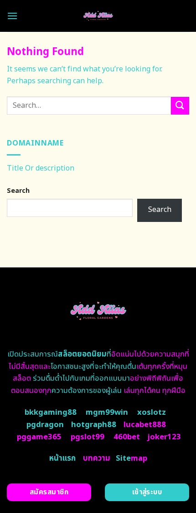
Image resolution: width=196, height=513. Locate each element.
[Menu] (12, 16)
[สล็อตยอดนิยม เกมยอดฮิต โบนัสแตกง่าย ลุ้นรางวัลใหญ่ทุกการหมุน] (98, 16)
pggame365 (39, 437)
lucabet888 (145, 425)
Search (18, 191)
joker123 (164, 437)
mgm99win (107, 412)
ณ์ (79, 354)
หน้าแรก (62, 458)
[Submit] (180, 106)
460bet (126, 437)
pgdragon (45, 425)
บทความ (96, 458)
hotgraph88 (93, 425)
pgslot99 (87, 437)
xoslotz (151, 412)
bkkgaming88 (51, 412)
